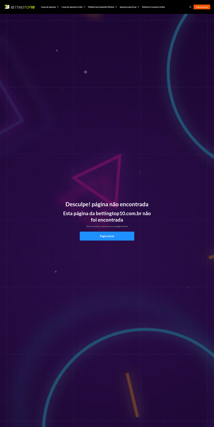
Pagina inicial (107, 236)
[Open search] (190, 7)
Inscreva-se (202, 7)
